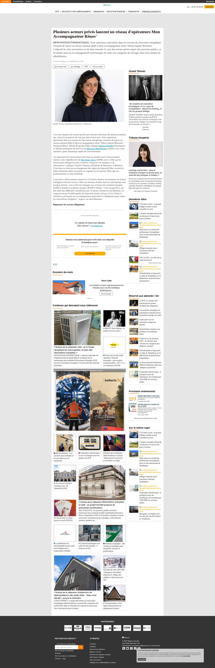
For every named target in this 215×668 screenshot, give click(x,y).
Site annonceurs (95, 657)
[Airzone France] (117, 625)
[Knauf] (137, 625)
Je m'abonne (90, 253)
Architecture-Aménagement (76, 12)
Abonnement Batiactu (97, 647)
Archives (58, 651)
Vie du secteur (98, 67)
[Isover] (97, 625)
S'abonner (209, 7)
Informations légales (97, 655)
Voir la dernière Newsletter (64, 648)
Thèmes (58, 656)
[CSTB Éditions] (127, 625)
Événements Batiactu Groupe (100, 652)
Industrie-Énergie (116, 12)
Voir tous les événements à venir (145, 418)
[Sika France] (107, 625)
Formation (38, 1)
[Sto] (147, 625)
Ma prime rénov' (88, 160)
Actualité (5, 1)
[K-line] (68, 625)
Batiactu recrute (95, 649)
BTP (57, 12)
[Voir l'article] (123, 368)
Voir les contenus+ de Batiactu (65, 653)
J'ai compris (141, 659)
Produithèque (18, 1)
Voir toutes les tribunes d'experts (145, 191)
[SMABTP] (78, 625)
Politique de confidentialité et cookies (103, 660)
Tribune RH (133, 12)
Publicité (93, 644)
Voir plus (145, 127)
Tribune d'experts (151, 12)
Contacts (93, 641)
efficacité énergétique (96, 148)
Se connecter (97, 225)
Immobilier (99, 12)
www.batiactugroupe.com (131, 641)
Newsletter (210, 1)
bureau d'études (107, 145)
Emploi (28, 1)
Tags (64, 656)
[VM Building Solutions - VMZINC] (88, 625)
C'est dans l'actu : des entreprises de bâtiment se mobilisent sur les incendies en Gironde (78, 367)
